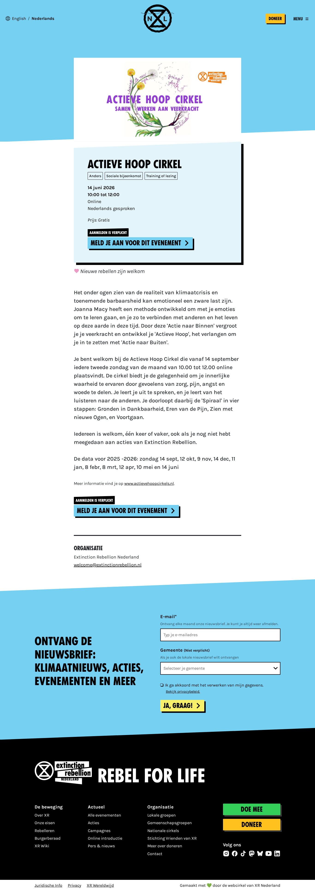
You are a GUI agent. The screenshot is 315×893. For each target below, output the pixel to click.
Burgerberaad (48, 838)
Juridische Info (48, 885)
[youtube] (268, 853)
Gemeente (185, 650)
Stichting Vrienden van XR (172, 838)
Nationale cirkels (163, 830)
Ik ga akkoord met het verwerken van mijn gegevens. (214, 685)
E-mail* (168, 616)
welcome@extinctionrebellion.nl (108, 565)
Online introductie (105, 838)
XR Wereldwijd (100, 885)
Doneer (275, 18)
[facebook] (235, 853)
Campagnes (99, 830)
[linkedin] (277, 853)
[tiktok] (243, 853)
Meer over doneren (164, 845)
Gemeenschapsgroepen (169, 822)
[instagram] (226, 853)
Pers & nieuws (101, 845)
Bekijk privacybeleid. (183, 691)
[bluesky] (260, 853)
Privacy (74, 885)
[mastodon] (252, 853)
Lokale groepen (161, 815)
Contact (154, 853)
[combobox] (220, 668)
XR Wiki (42, 845)
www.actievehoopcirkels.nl (149, 483)
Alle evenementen (104, 815)
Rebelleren (44, 830)
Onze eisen (45, 822)
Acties (93, 822)
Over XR (42, 815)
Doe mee (252, 809)
